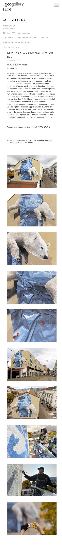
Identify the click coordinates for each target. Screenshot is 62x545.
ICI (49, 127)
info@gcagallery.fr (9, 26)
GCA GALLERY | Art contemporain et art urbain (14, 4)
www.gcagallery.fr (9, 28)
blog (7, 9)
